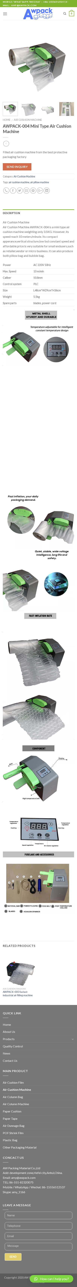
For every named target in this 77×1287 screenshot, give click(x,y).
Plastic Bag (10, 1140)
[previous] (9, 63)
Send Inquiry (17, 166)
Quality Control (13, 1046)
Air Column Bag (13, 1097)
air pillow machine (39, 182)
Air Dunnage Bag (13, 1125)
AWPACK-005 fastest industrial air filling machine (18, 993)
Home (6, 119)
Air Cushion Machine (28, 119)
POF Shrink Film (13, 1133)
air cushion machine (19, 182)
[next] (68, 63)
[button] (51, 1279)
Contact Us (10, 1060)
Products (9, 1039)
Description (11, 213)
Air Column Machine (16, 1104)
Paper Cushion (12, 1111)
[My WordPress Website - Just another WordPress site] (38, 13)
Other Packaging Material (19, 1147)
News (6, 1053)
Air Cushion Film (13, 1082)
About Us (9, 1031)
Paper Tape (10, 1118)
